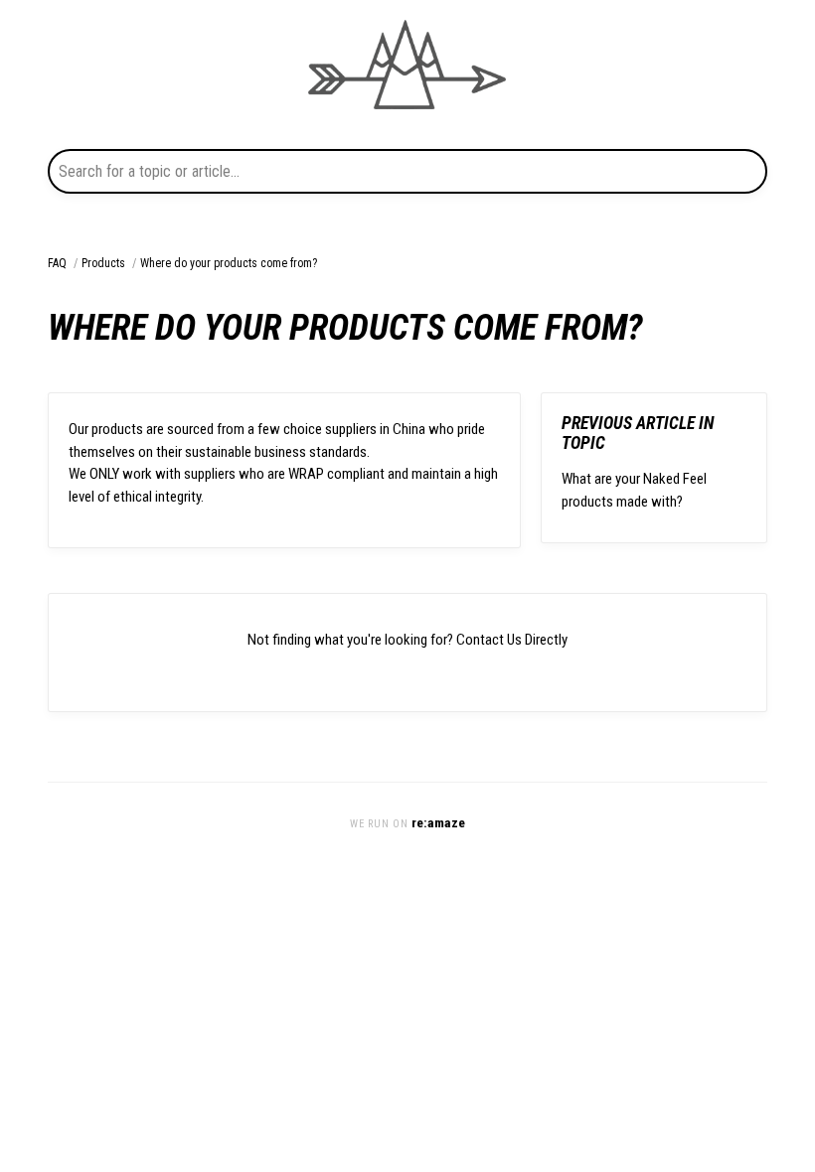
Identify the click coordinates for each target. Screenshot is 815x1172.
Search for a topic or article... (149, 171)
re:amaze (438, 822)
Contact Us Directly (512, 640)
